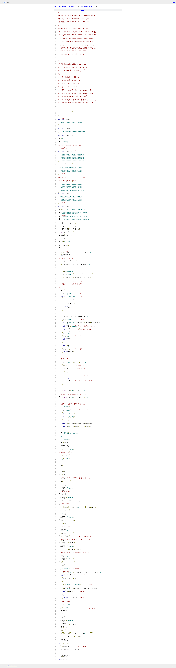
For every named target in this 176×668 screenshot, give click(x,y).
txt (170, 665)
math (90, 7)
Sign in (173, 2)
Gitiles (8, 666)
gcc (59, 7)
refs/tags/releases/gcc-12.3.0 (69, 7)
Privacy (12, 666)
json (173, 665)
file (82, 10)
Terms (15, 666)
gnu (55, 7)
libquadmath (84, 7)
